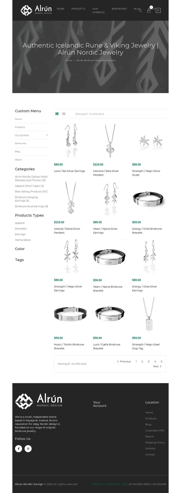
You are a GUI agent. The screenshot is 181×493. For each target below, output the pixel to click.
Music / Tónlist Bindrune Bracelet (69, 346)
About (18, 159)
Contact (150, 454)
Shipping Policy (155, 442)
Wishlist (150, 448)
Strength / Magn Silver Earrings (68, 288)
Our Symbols (98, 10)
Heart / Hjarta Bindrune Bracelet (107, 288)
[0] (148, 11)
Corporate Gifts (154, 430)
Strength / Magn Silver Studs (146, 172)
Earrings (20, 234)
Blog (17, 151)
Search (149, 436)
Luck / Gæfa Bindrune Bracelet (106, 346)
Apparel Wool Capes (29, 185)
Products (78, 8)
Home (60, 8)
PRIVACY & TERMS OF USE (110, 484)
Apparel (20, 223)
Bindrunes (20, 143)
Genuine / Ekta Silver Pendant (106, 172)
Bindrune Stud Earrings (31, 206)
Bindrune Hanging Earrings (26, 199)
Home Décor (23, 239)
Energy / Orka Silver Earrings (144, 288)
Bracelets (21, 228)
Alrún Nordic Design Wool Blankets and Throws (31, 178)
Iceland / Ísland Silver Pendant (67, 230)
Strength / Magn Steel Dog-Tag (146, 346)
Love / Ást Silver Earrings (69, 171)
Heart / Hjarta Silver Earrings (105, 230)
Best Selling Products (31, 191)
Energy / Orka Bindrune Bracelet (147, 230)
